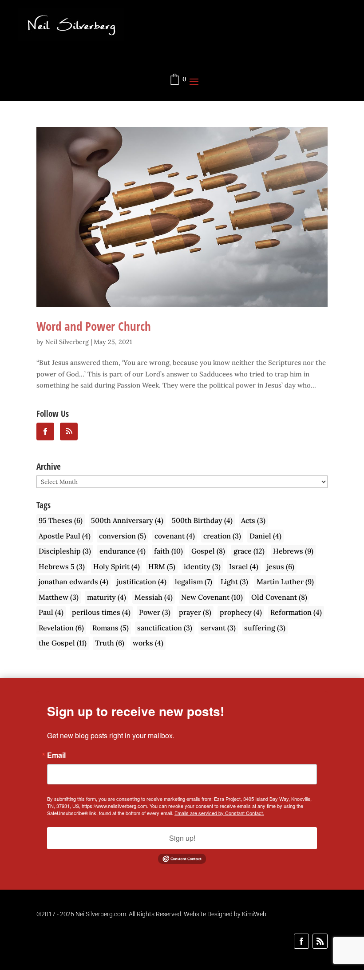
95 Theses (61, 520)
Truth (109, 642)
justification (141, 581)
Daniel (265, 535)
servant (218, 627)
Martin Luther (285, 581)
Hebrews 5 (62, 566)
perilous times (101, 612)
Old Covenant (279, 597)
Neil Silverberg (67, 342)
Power (154, 612)
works (148, 642)
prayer (195, 612)
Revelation (61, 627)
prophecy (241, 612)
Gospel (208, 550)
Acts (253, 520)
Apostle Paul (65, 535)
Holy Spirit (116, 566)
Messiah (154, 597)
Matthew (59, 597)
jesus (280, 566)
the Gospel (63, 642)
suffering (264, 627)
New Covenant (212, 597)
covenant (174, 535)
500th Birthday (202, 520)
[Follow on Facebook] (301, 941)
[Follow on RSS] (320, 941)
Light (234, 581)
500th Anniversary (127, 520)
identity (202, 566)
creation (222, 535)
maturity (106, 597)
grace (249, 550)
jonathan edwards (73, 581)
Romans (110, 627)
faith (168, 550)
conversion (122, 535)
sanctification (164, 627)
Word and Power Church (93, 326)
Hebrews (293, 550)
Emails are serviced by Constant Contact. (219, 812)
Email (56, 755)
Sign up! (182, 838)
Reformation (296, 612)
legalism (193, 581)
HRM (161, 566)
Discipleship (65, 550)
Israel (243, 566)
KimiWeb (254, 914)
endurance (122, 550)
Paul (51, 612)
